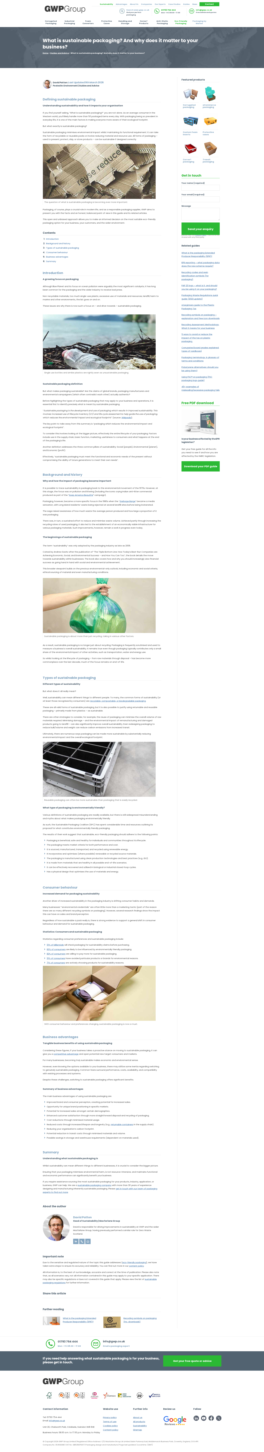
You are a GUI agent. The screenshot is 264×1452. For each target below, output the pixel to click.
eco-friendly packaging (134, 1262)
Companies (146, 4)
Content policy (110, 1429)
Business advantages (57, 256)
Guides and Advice (59, 53)
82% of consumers (56, 953)
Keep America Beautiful (81, 495)
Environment (71, 85)
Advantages (121, 4)
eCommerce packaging (209, 106)
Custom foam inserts (190, 133)
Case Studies (174, 4)
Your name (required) (193, 183)
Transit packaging (208, 160)
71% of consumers (56, 962)
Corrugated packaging (189, 106)
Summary (51, 261)
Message (186, 206)
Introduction (52, 238)
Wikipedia (126, 417)
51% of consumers (56, 958)
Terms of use (109, 1421)
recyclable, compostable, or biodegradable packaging (118, 700)
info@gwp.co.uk (204, 10)
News (194, 4)
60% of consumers (56, 949)
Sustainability (106, 4)
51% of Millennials (55, 944)
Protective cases (208, 133)
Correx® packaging (188, 160)
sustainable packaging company (94, 1185)
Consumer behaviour (57, 252)
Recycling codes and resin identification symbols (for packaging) (195, 276)
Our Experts (160, 4)
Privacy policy (110, 1417)
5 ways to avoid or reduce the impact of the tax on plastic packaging (197, 338)
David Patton (82, 1217)
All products (139, 1421)
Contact (209, 4)
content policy (136, 1265)
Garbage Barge (127, 501)
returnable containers (122, 1124)
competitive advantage (66, 1054)
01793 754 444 (168, 10)
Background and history (58, 243)
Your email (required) (193, 194)
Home (45, 53)
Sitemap (137, 1429)
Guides (186, 4)
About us (137, 1417)
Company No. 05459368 (53, 1444)
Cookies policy (110, 1425)
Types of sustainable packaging (62, 247)
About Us (134, 4)
